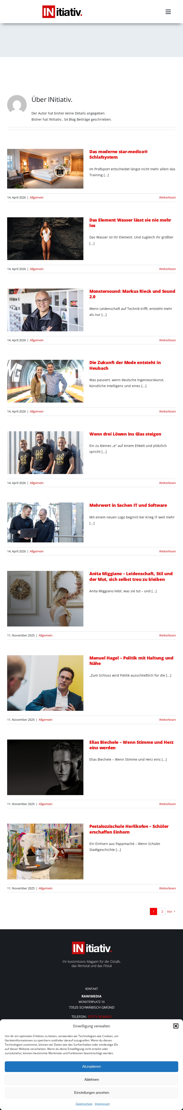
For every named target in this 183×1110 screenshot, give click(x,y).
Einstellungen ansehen (91, 1093)
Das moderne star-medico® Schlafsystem (118, 154)
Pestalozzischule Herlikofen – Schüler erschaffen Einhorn (128, 829)
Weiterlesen (167, 197)
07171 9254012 (100, 1016)
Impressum (102, 1104)
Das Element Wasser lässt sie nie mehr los (130, 222)
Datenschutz (84, 1104)
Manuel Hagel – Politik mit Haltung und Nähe (131, 660)
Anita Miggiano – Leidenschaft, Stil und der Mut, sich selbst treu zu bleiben (131, 576)
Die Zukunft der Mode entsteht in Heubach (125, 365)
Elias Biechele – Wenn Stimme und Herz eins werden (131, 744)
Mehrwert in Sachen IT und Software (128, 505)
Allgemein (37, 197)
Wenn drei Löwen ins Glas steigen (125, 434)
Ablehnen (91, 1079)
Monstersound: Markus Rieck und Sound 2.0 (132, 293)
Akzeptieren (91, 1066)
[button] (175, 1026)
